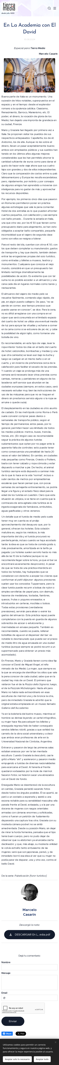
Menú (55, 8)
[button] (49, 8)
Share (8, 1033)
